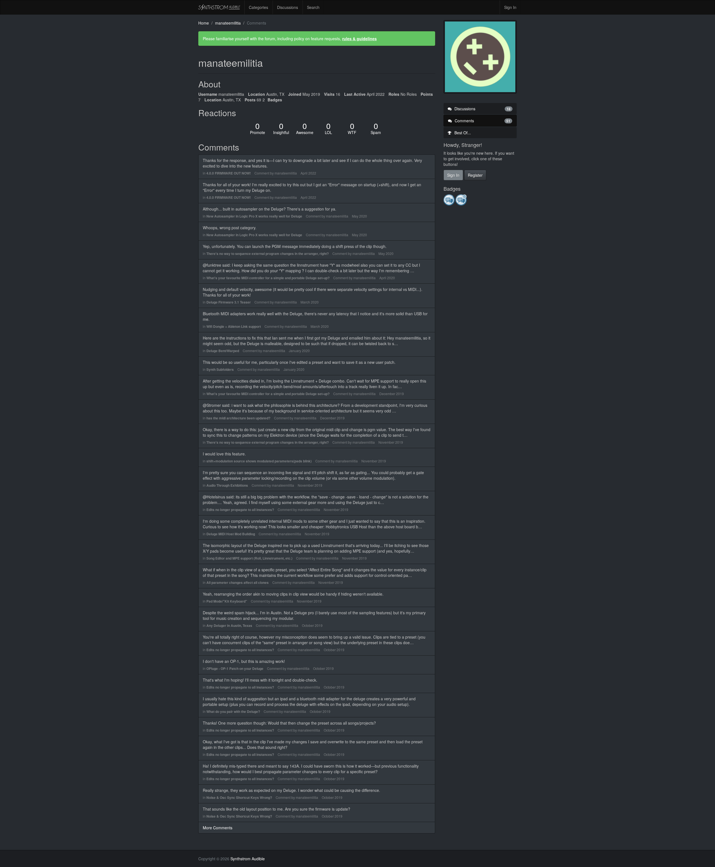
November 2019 (390, 442)
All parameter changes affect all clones (237, 582)
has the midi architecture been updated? (238, 418)
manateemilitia (286, 173)
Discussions (287, 7)
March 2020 (310, 302)
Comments (482, 120)
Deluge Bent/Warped (222, 350)
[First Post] (450, 199)
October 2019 (312, 625)
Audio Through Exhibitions (227, 485)
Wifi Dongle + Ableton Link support (233, 326)
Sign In (510, 7)
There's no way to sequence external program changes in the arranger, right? (267, 253)
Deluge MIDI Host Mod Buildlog (230, 533)
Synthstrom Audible (219, 7)
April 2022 (308, 173)
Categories (258, 7)
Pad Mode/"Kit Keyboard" (226, 601)
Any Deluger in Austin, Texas (229, 625)
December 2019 (391, 393)
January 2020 (299, 350)
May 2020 (359, 216)
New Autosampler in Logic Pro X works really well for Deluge (254, 216)
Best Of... (462, 132)
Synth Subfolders (220, 369)
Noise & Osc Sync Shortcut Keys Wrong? (239, 797)
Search (313, 7)
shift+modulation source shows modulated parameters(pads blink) (259, 461)
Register (475, 175)
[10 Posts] (462, 199)
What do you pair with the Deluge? (233, 711)
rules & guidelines (359, 38)
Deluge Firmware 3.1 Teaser (228, 302)
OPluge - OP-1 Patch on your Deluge (234, 668)
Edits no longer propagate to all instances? (240, 509)
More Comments (217, 827)
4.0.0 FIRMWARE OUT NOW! (228, 173)
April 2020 (387, 277)
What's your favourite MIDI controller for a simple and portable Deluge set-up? (268, 277)
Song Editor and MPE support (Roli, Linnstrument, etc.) (249, 558)
